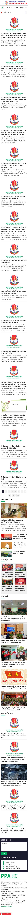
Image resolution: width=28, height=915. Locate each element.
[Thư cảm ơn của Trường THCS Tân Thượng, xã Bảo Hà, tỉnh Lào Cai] (14, 405)
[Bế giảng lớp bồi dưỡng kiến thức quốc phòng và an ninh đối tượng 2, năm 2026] (14, 698)
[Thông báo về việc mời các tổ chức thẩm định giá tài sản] (14, 436)
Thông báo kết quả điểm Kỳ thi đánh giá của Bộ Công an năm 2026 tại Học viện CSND (13, 165)
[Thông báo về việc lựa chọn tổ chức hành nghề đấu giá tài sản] (14, 187)
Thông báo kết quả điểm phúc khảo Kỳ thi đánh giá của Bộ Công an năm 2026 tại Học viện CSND (13, 99)
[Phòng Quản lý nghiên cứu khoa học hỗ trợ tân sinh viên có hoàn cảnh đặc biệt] (14, 631)
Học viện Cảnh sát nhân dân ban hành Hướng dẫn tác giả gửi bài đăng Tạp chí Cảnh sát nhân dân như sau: (14, 297)
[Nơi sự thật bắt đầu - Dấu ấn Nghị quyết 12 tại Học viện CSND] (14, 510)
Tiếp (17, 495)
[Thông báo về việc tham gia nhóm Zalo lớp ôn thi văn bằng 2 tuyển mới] (14, 57)
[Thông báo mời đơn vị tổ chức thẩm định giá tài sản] (14, 342)
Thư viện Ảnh (6, 560)
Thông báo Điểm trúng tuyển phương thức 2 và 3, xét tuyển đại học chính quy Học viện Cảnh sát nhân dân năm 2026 (13, 759)
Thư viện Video (7, 499)
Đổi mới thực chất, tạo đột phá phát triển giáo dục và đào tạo (19, 545)
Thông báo (6, 12)
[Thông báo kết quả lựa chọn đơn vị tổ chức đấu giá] (14, 251)
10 (13, 495)
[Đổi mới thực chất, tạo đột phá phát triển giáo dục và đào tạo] (6, 545)
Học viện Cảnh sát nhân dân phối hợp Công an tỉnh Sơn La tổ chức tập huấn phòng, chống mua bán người (14, 618)
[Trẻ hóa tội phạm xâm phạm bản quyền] (6, 554)
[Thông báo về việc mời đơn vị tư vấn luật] (14, 467)
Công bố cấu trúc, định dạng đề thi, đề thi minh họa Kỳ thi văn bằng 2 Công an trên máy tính (13, 735)
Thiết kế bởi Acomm (6, 906)
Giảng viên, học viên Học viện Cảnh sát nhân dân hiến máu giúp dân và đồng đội (20, 576)
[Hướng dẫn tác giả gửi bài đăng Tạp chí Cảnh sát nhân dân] (14, 282)
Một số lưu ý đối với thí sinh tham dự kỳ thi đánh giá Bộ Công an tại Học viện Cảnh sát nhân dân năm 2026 (13, 229)
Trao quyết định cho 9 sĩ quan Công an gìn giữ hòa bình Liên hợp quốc (20, 536)
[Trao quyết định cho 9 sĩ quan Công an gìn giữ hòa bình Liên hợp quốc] (6, 537)
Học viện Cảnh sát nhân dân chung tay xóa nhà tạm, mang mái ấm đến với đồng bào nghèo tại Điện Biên (13, 664)
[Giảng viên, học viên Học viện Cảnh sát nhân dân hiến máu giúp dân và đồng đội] (20, 567)
